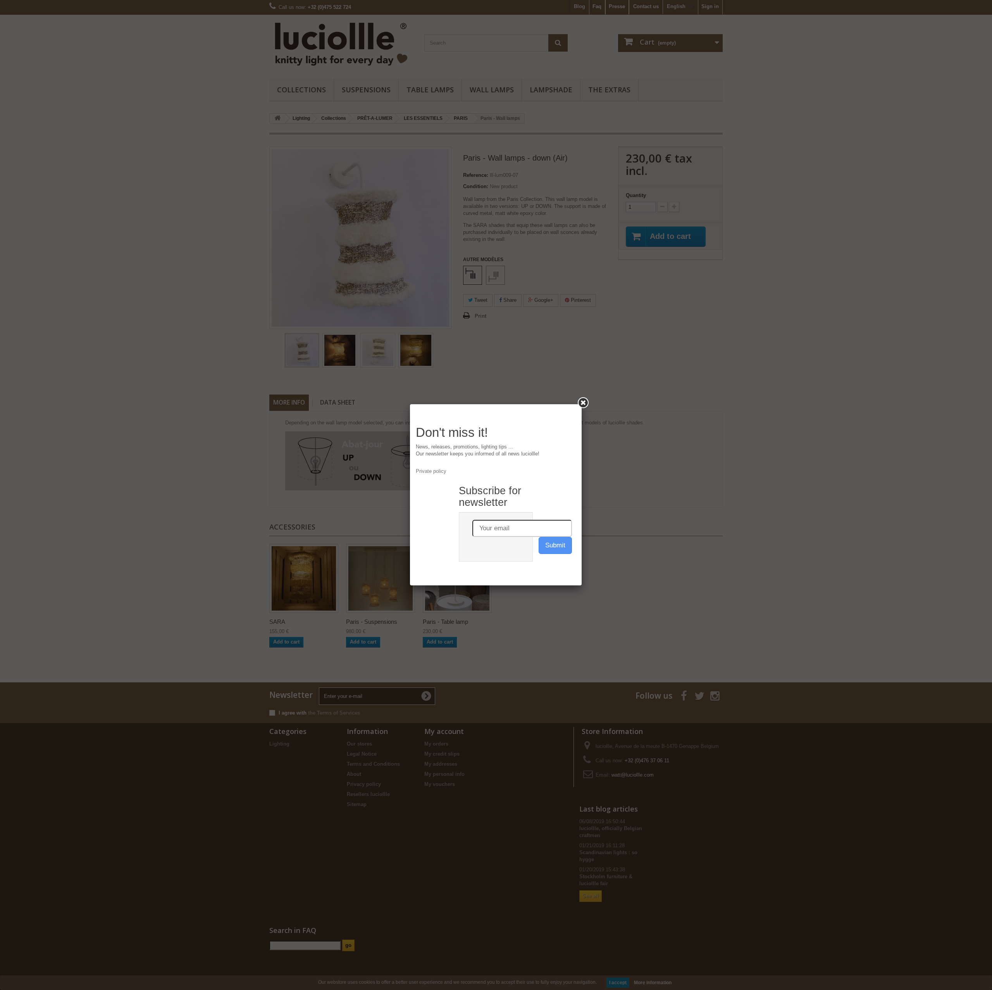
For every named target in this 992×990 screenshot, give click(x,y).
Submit (555, 545)
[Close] (583, 402)
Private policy (431, 471)
